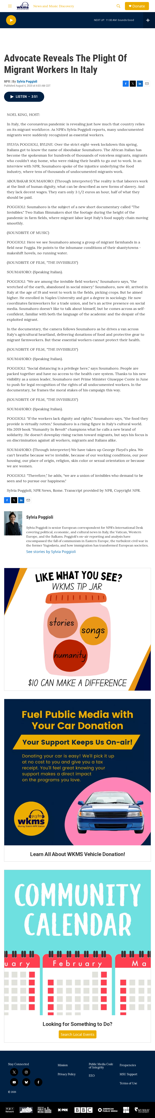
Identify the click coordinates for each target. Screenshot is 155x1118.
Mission (63, 1065)
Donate (138, 6)
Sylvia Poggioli (27, 81)
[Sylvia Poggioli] (13, 523)
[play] (11, 20)
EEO (92, 1075)
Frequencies (128, 1065)
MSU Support (128, 1074)
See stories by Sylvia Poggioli (51, 551)
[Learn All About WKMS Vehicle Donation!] (77, 772)
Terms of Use (128, 1083)
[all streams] (149, 20)
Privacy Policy (66, 1074)
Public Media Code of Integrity (101, 1066)
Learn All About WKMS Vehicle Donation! (77, 854)
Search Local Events (77, 1034)
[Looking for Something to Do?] (77, 942)
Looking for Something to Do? (77, 1024)
